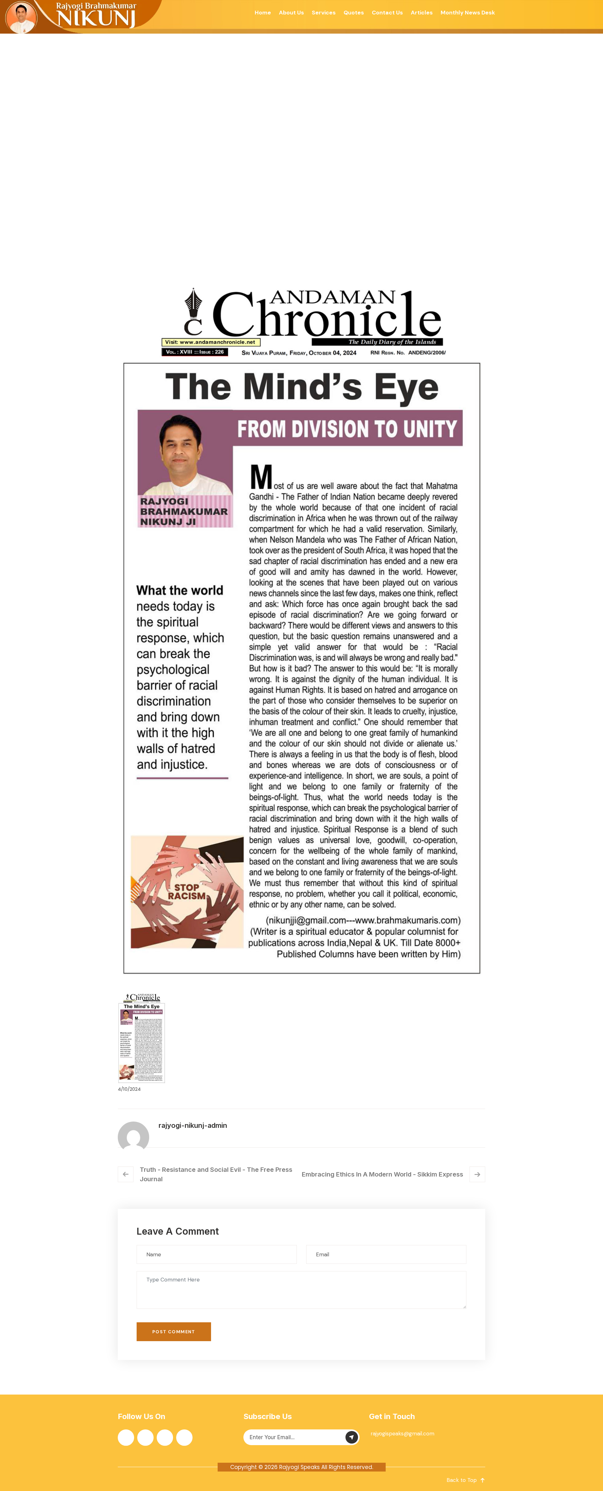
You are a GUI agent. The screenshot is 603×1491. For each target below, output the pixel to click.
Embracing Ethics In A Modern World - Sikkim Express (382, 1174)
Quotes (354, 12)
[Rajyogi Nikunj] (82, 17)
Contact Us (387, 12)
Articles (422, 12)
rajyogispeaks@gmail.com (402, 1433)
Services (324, 12)
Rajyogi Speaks (299, 1467)
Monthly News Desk (468, 12)
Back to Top (462, 1480)
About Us (291, 12)
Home (263, 12)
